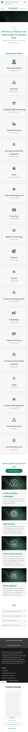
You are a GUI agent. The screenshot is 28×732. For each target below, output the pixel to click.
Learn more (8, 4)
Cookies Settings (12, 728)
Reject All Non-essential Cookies (12, 724)
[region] (14, 707)
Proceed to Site (12, 720)
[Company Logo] (13, 8)
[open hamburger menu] (2, 8)
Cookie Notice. (12, 717)
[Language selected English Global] (21, 8)
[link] (10, 671)
